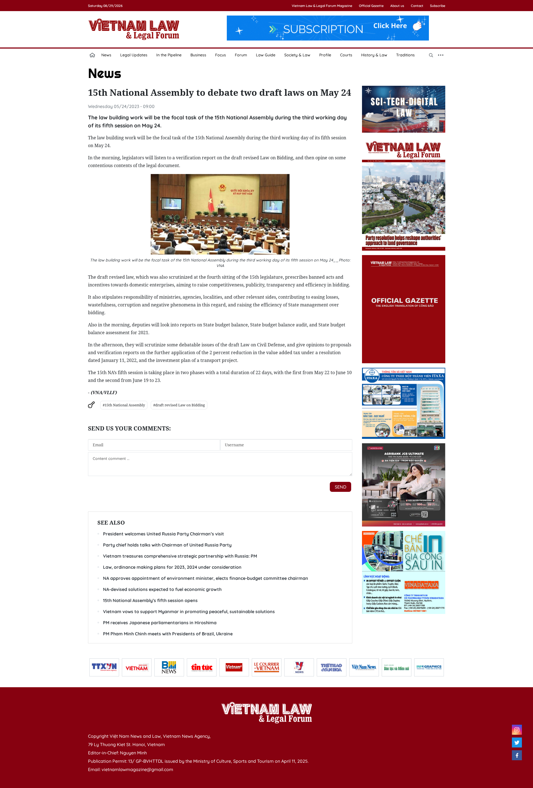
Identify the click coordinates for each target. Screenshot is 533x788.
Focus (220, 54)
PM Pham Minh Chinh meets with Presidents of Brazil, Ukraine (168, 633)
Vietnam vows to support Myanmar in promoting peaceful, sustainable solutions (189, 611)
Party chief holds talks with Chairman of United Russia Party (167, 545)
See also (111, 522)
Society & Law (297, 54)
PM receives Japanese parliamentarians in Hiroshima (160, 622)
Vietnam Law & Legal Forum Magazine (322, 6)
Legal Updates (133, 54)
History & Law (374, 54)
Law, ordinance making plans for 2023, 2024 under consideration (172, 567)
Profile (325, 54)
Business (198, 54)
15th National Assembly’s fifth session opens (150, 600)
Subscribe (437, 6)
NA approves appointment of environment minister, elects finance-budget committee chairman (205, 578)
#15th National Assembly (124, 404)
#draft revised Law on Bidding (179, 404)
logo (134, 29)
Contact (417, 6)
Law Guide (265, 54)
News (106, 54)
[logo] (266, 712)
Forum (241, 54)
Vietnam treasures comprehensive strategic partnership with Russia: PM (180, 556)
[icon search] (431, 55)
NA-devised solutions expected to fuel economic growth (162, 589)
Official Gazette (371, 6)
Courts (346, 54)
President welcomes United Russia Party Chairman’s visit (163, 534)
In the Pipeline (169, 54)
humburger (440, 55)
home (92, 55)
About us (397, 6)
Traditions (405, 54)
